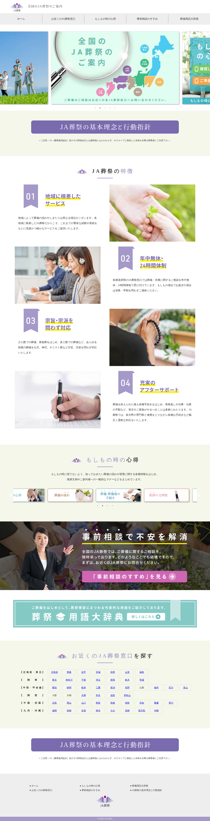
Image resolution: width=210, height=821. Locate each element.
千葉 (83, 680)
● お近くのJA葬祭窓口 (41, 790)
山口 (83, 703)
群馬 (112, 680)
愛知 (54, 687)
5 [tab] (114, 108)
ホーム (21, 18)
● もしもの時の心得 (90, 786)
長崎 (69, 710)
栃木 (127, 680)
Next (199, 495)
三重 (98, 687)
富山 (185, 687)
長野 (127, 687)
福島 (141, 672)
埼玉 (98, 680)
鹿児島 (141, 710)
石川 (171, 687)
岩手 (83, 672)
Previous (10, 495)
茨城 (141, 680)
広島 (54, 703)
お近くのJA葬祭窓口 (63, 18)
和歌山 (127, 695)
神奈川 (69, 680)
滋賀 (112, 695)
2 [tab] (100, 108)
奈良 (98, 695)
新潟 (112, 687)
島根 (112, 703)
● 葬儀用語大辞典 (139, 786)
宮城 (98, 672)
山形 (127, 672)
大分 (112, 710)
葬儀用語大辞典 (189, 18)
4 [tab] (110, 108)
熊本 (98, 710)
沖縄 (156, 710)
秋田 (112, 672)
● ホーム (34, 786)
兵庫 (83, 695)
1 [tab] (95, 108)
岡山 (69, 703)
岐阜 (83, 687)
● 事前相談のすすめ (90, 790)
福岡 (54, 710)
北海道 (54, 672)
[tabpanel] (105, 68)
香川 (171, 703)
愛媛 (156, 703)
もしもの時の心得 (105, 18)
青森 (69, 672)
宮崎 (127, 710)
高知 (141, 703)
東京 (54, 680)
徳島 (127, 703)
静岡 (69, 687)
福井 (156, 687)
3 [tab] (105, 108)
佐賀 (83, 710)
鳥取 (98, 703)
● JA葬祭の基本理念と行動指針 (146, 790)
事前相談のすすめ (147, 18)
